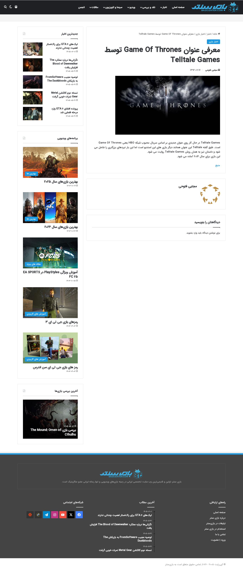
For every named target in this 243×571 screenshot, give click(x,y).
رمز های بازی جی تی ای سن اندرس (55, 367)
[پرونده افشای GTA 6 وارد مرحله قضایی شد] (33, 113)
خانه (215, 34)
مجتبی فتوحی (211, 70)
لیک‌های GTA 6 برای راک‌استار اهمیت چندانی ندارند (62, 46)
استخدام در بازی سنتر (215, 529)
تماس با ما (220, 534)
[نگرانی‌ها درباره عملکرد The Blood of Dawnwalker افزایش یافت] (33, 65)
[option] (50, 419)
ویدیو (132, 7)
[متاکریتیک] (38, 514)
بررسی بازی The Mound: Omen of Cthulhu (53, 432)
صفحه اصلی (178, 7)
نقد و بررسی (148, 7)
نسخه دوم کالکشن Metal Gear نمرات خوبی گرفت (64, 95)
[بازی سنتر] (215, 7)
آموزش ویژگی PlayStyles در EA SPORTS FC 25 (50, 274)
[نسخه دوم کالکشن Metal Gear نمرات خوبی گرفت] (33, 97)
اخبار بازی (200, 34)
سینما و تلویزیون (113, 7)
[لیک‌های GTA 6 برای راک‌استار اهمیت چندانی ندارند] (33, 49)
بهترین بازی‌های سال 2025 (61, 181)
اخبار (164, 7)
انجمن (81, 7)
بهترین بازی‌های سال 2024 (61, 226)
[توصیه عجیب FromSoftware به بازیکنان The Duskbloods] (33, 82)
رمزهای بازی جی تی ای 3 (62, 322)
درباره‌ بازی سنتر (218, 518)
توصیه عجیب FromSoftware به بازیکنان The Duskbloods (62, 79)
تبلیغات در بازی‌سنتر (216, 523)
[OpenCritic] (30, 514)
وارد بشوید (192, 233)
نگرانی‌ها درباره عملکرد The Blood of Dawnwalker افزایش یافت (64, 63)
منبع (217, 165)
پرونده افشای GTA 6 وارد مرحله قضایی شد (65, 110)
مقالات (95, 7)
